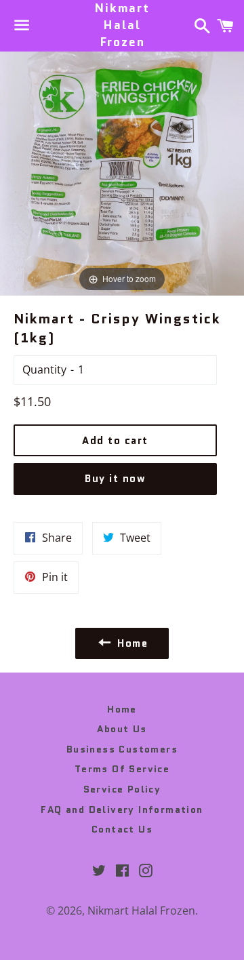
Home (122, 709)
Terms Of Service (122, 769)
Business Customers (122, 749)
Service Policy (122, 789)
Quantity (44, 369)
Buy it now (115, 478)
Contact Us (122, 829)
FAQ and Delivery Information (122, 809)
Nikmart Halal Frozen (122, 25)
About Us (121, 729)
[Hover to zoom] (122, 172)
